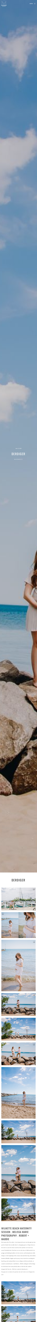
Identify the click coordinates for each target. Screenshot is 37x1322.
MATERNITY (18, 459)
